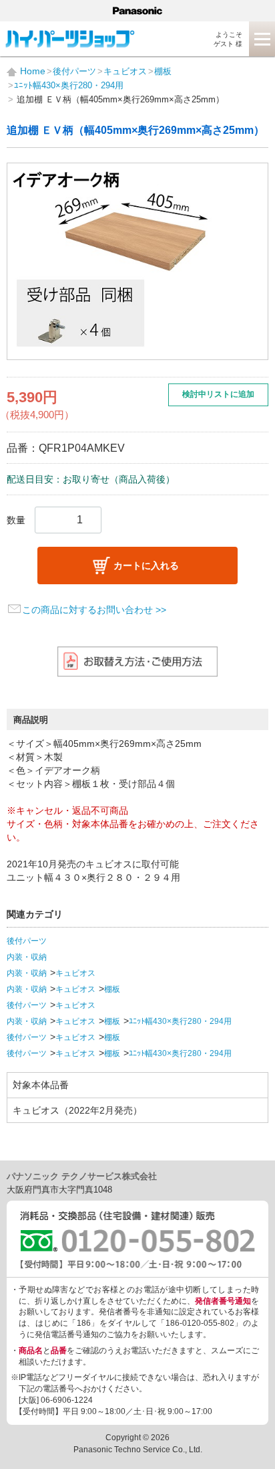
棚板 (112, 989)
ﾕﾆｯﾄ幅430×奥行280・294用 (180, 1021)
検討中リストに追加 (218, 394)
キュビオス (75, 973)
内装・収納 (27, 957)
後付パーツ (27, 941)
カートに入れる (146, 565)
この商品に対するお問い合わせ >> (94, 609)
